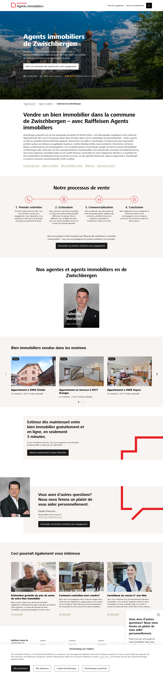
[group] (29, 76)
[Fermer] (158, 614)
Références (89, 166)
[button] (149, 5)
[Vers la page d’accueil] (27, 5)
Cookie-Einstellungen (67, 668)
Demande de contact (106, 166)
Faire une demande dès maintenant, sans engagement (51, 66)
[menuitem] (116, 5)
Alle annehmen (20, 668)
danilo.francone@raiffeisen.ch (50, 517)
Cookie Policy (104, 657)
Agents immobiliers (50, 166)
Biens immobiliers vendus (71, 166)
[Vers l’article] (33, 577)
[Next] (156, 374)
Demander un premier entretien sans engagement (81, 246)
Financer (72, 641)
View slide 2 (81, 402)
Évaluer (43, 641)
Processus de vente (31, 166)
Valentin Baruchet (74, 316)
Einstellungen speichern (95, 668)
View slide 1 (78, 402)
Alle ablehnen (42, 668)
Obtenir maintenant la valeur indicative (47, 452)
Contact (101, 641)
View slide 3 (84, 402)
